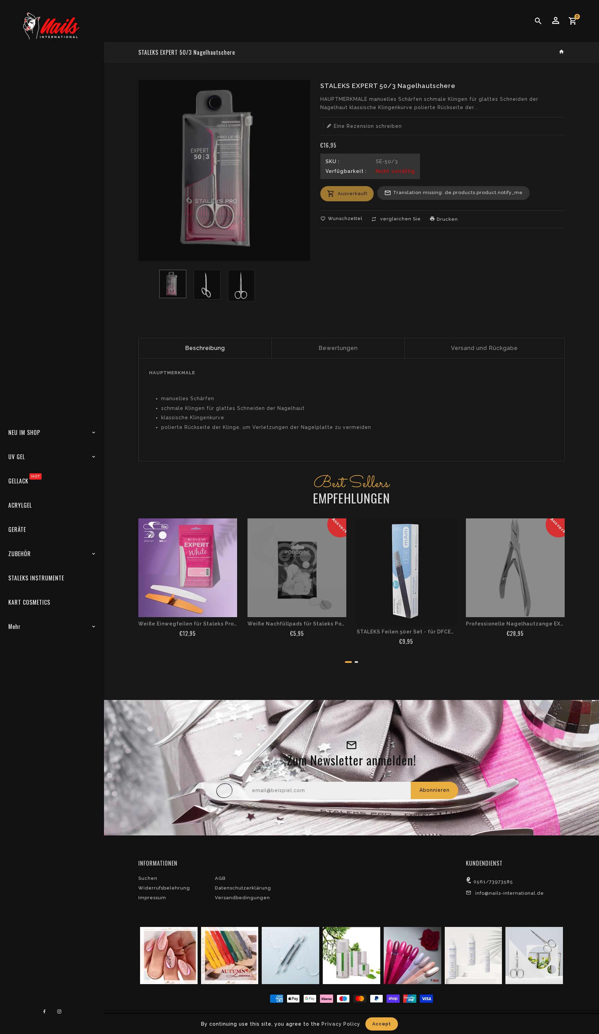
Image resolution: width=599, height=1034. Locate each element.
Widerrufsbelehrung (164, 888)
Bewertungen (338, 348)
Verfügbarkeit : (346, 171)
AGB (220, 878)
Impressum (152, 897)
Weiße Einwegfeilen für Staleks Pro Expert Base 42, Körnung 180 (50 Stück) (187, 623)
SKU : (332, 161)
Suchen (147, 878)
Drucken (446, 219)
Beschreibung (205, 348)
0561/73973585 (493, 881)
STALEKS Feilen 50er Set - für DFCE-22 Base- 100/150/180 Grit (406, 631)
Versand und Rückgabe (484, 348)
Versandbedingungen (242, 897)
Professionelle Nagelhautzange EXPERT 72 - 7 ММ (515, 623)
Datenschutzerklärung (243, 888)
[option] (172, 284)
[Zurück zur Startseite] (562, 52)
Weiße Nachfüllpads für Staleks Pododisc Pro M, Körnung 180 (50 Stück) (297, 623)
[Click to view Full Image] (168, 955)
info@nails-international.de (509, 893)
